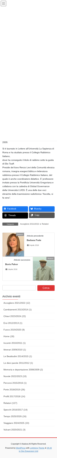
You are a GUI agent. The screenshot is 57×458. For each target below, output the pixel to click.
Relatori (45, 224)
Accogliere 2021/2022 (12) (16, 303)
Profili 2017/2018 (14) (14, 396)
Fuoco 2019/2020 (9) (14, 329)
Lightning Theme (37, 448)
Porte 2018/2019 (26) (14, 389)
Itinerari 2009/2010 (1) (14, 349)
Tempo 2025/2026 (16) (14, 416)
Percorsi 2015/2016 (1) (15, 383)
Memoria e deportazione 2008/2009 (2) (23, 369)
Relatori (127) (10, 403)
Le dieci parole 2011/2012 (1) (18, 363)
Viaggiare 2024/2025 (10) (16, 423)
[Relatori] (13, 244)
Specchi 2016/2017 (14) (15, 409)
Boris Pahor (11, 264)
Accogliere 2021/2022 (29, 224)
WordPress (20, 448)
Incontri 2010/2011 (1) (14, 343)
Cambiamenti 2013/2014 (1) (17, 309)
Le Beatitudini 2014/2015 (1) (17, 356)
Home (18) (8, 336)
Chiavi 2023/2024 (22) (14, 316)
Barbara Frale (34, 240)
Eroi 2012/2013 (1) (12, 323)
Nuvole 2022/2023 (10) (15, 376)
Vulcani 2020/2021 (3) (14, 429)
